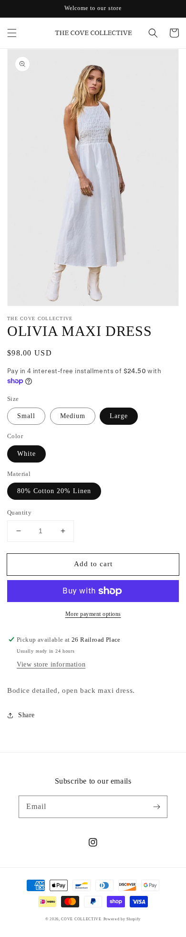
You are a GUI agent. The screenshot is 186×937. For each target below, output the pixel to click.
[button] (11, 32)
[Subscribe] (156, 806)
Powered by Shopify (122, 919)
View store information (51, 664)
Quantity (19, 512)
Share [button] (26, 715)
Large (119, 416)
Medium (72, 416)
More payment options (93, 614)
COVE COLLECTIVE (81, 919)
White (26, 453)
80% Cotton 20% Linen (54, 491)
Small (26, 416)
